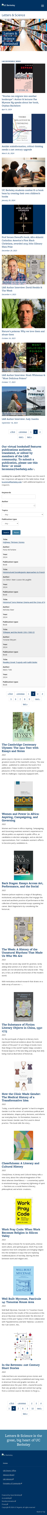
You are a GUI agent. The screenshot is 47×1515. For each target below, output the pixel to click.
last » (30, 437)
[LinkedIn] (9, 1459)
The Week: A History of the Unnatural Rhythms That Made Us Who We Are (22, 952)
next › (22, 437)
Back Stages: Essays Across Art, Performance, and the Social (22, 884)
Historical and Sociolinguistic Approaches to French (24, 572)
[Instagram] (13, 1459)
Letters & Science (13, 15)
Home (5, 1463)
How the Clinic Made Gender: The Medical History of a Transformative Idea (21, 1097)
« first (13, 432)
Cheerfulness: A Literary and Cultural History (20, 1164)
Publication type (9, 519)
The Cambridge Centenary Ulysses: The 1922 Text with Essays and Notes (20, 748)
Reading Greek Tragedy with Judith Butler (20, 662)
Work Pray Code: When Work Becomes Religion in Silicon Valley (21, 1232)
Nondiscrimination (9, 1501)
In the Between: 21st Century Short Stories (21, 1366)
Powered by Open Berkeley (12, 1495)
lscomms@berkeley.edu (18, 469)
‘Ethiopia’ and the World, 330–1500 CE (19, 632)
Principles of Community (12, 1483)
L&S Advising (8, 1479)
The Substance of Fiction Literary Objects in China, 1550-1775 (22, 1028)
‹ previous (23, 432)
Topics (5, 510)
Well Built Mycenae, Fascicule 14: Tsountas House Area (21, 1300)
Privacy (5, 1504)
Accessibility (7, 1498)
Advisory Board (8, 1475)
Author (5, 501)
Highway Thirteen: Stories (13, 542)
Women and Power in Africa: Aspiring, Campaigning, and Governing (20, 817)
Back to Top (41, 1512)
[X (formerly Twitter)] (4, 1459)
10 (33, 1409)
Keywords (6, 492)
